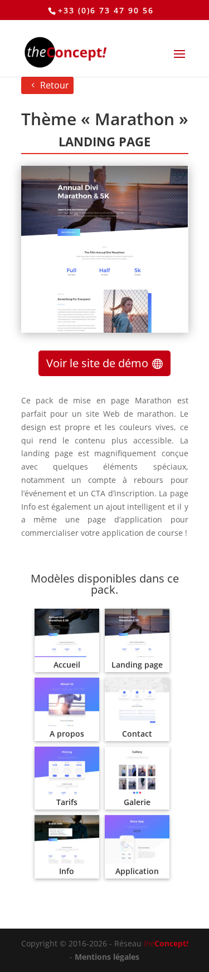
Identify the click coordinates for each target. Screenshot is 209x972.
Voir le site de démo (97, 363)
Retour (54, 85)
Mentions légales (107, 956)
